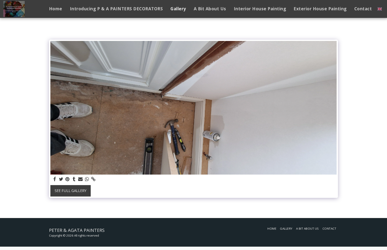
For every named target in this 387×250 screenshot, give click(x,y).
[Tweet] (61, 179)
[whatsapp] (87, 179)
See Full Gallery (70, 190)
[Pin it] (67, 179)
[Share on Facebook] (54, 179)
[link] (93, 179)
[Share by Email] (80, 179)
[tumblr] (74, 179)
